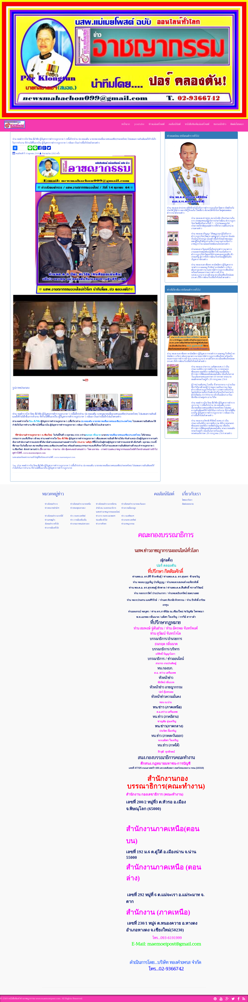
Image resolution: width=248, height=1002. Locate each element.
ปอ (84, 466)
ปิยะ (35, 466)
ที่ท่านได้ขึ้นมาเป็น (39, 468)
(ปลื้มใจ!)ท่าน (77, 466)
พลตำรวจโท (27, 466)
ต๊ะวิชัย (41, 466)
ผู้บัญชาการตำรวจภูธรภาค (56, 466)
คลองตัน (90, 466)
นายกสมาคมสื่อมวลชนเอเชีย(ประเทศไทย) (113, 466)
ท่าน (19, 466)
